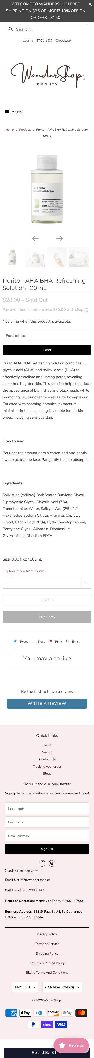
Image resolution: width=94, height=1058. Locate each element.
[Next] (59, 237)
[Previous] (34, 237)
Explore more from (23, 571)
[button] (47, 1053)
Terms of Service (47, 944)
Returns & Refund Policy (47, 963)
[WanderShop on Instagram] (52, 863)
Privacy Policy (47, 934)
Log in (28, 40)
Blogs (47, 773)
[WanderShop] (47, 76)
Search (47, 752)
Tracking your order (47, 766)
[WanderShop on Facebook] (42, 863)
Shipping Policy (47, 953)
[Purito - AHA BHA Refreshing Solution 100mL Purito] (47, 189)
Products (25, 130)
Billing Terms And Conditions (47, 972)
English (23, 987)
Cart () (46, 40)
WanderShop (52, 1000)
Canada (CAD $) (60, 987)
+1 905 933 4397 (31, 890)
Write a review (47, 703)
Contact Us (47, 759)
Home (47, 745)
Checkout (63, 40)
